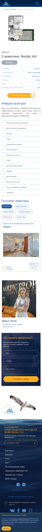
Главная (6, 9)
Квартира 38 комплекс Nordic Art (18, 224)
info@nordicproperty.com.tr (21, 497)
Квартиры (13, 9)
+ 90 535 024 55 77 (20, 490)
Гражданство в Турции (14, 475)
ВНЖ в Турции (11, 479)
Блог (7, 463)
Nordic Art (37, 68)
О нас (7, 459)
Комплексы (9, 451)
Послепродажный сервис (15, 467)
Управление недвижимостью (16, 471)
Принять (6, 528)
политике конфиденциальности (20, 519)
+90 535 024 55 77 (8, 327)
